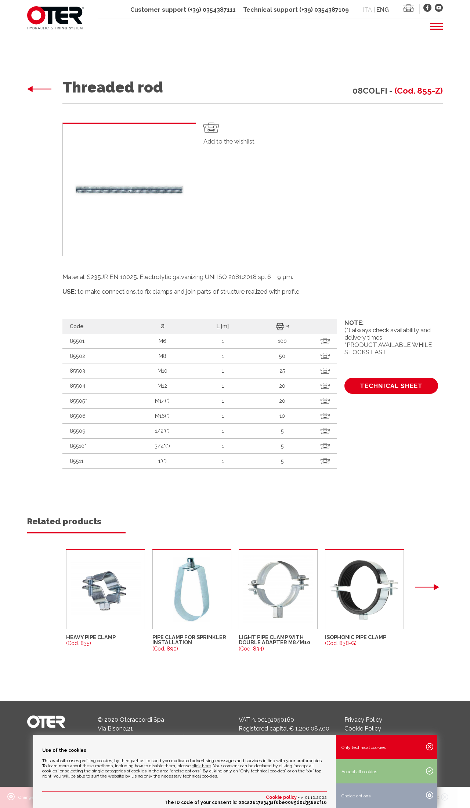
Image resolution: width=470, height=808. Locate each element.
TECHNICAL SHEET (391, 385)
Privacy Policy (363, 719)
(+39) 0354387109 (324, 9)
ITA (367, 9)
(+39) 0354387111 (212, 9)
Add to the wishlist (228, 141)
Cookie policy (281, 797)
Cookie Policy (362, 728)
